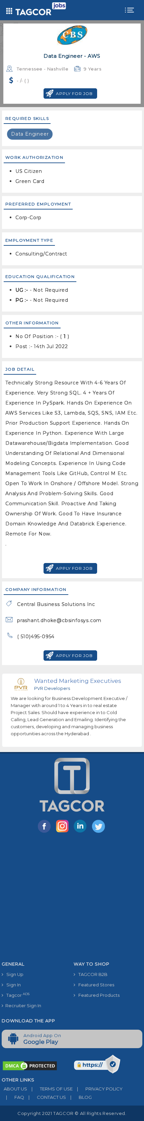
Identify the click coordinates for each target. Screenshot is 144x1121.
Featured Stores (94, 984)
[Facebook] (46, 832)
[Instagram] (64, 832)
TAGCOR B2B (91, 974)
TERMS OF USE (52, 1088)
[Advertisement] (72, 898)
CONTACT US (47, 1097)
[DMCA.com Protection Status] (30, 1065)
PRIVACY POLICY (100, 1088)
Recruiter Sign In (22, 1005)
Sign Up (13, 974)
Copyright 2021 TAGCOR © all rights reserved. (71, 1113)
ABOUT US (14, 1088)
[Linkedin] (82, 832)
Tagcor (16, 995)
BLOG (81, 1097)
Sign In (12, 984)
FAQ (15, 1097)
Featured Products (97, 995)
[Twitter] (99, 832)
